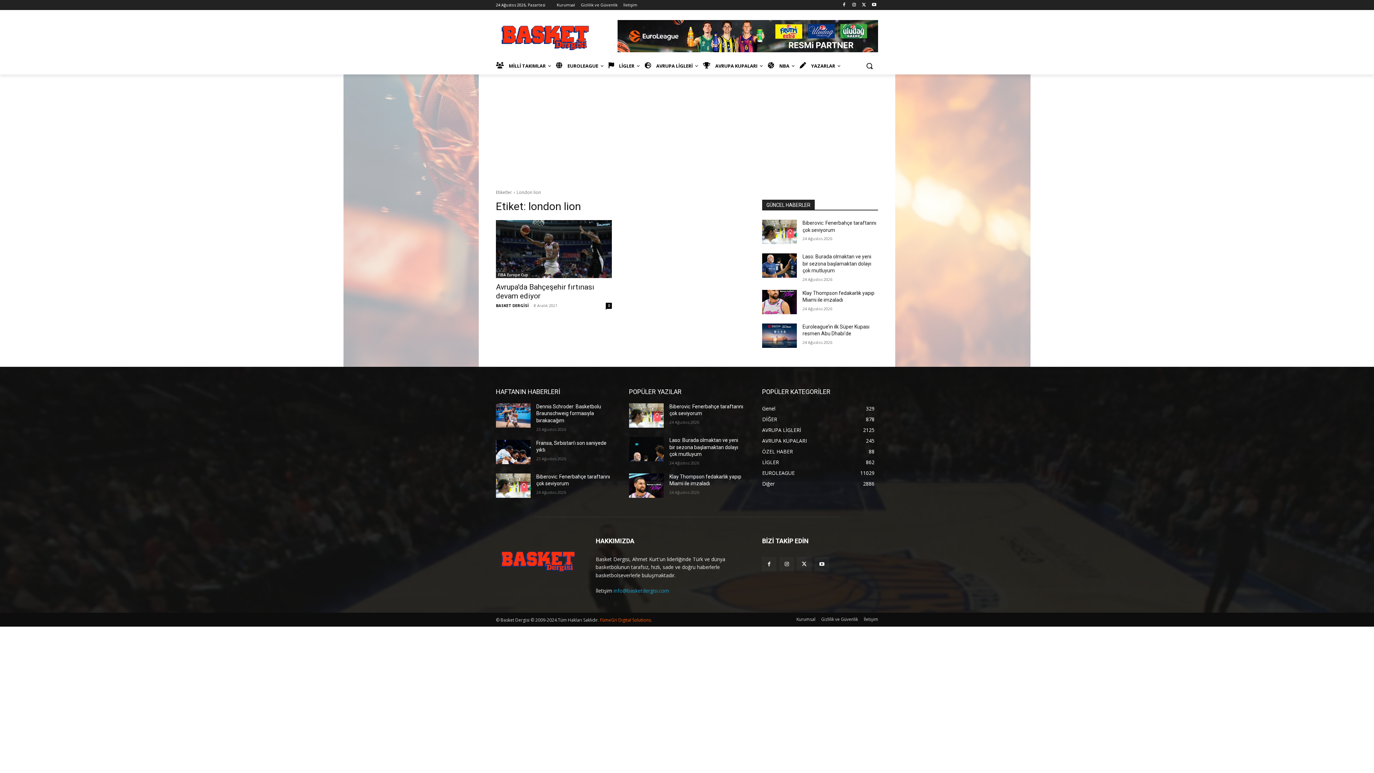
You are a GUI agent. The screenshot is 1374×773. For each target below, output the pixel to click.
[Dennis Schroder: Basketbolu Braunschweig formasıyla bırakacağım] (513, 415)
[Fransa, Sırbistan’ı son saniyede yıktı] (513, 452)
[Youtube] (874, 5)
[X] (864, 5)
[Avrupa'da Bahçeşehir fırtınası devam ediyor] (554, 249)
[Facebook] (844, 5)
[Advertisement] (687, 128)
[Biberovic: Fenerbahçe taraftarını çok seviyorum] (779, 232)
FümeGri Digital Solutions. (626, 620)
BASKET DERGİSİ (512, 305)
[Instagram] (854, 5)
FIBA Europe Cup (513, 274)
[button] (869, 65)
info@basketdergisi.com (641, 590)
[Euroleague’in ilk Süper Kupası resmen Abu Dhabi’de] (779, 336)
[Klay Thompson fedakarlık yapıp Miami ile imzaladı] (779, 302)
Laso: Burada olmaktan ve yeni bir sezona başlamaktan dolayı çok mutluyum (837, 263)
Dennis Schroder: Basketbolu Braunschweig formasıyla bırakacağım (568, 413)
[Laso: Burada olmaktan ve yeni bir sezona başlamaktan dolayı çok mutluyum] (779, 265)
